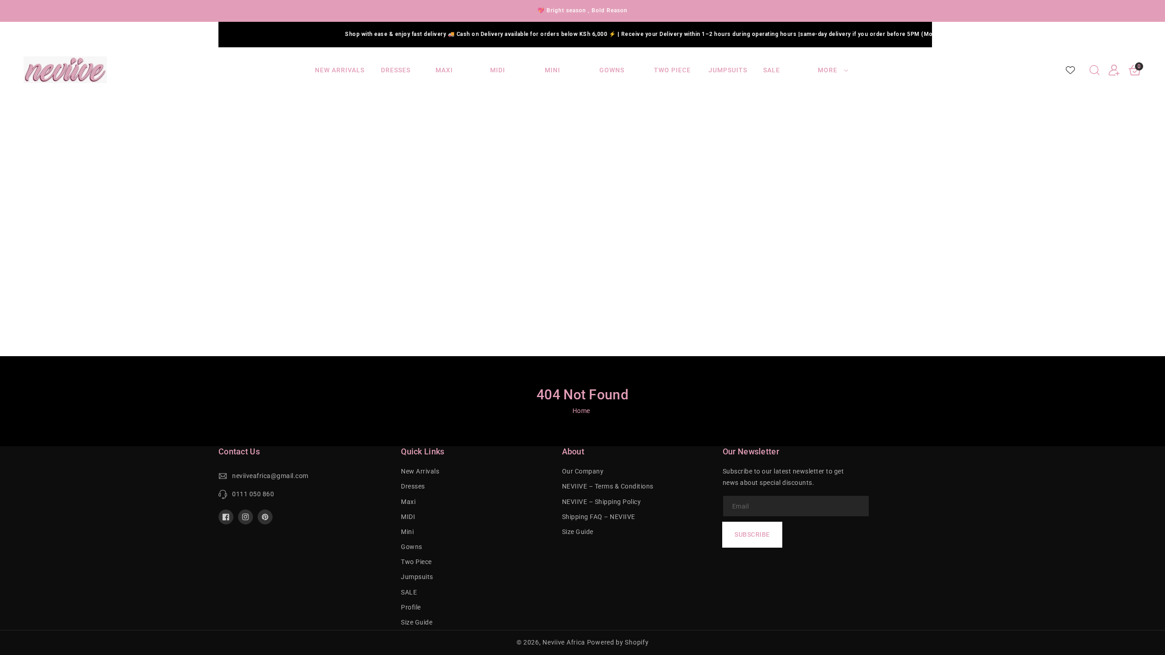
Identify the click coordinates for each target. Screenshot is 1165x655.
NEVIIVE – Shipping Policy (601, 501)
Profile (411, 607)
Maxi (408, 501)
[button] (1094, 70)
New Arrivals (420, 471)
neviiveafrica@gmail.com (270, 475)
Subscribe (752, 534)
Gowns (411, 546)
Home (581, 410)
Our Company (583, 471)
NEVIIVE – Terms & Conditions (607, 486)
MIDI (408, 516)
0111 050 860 (253, 494)
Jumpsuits (417, 576)
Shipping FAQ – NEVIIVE (598, 516)
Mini (407, 531)
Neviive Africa (563, 642)
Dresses (413, 486)
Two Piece (416, 561)
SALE (409, 592)
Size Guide (416, 622)
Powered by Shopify (618, 642)
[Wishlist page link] (1070, 70)
